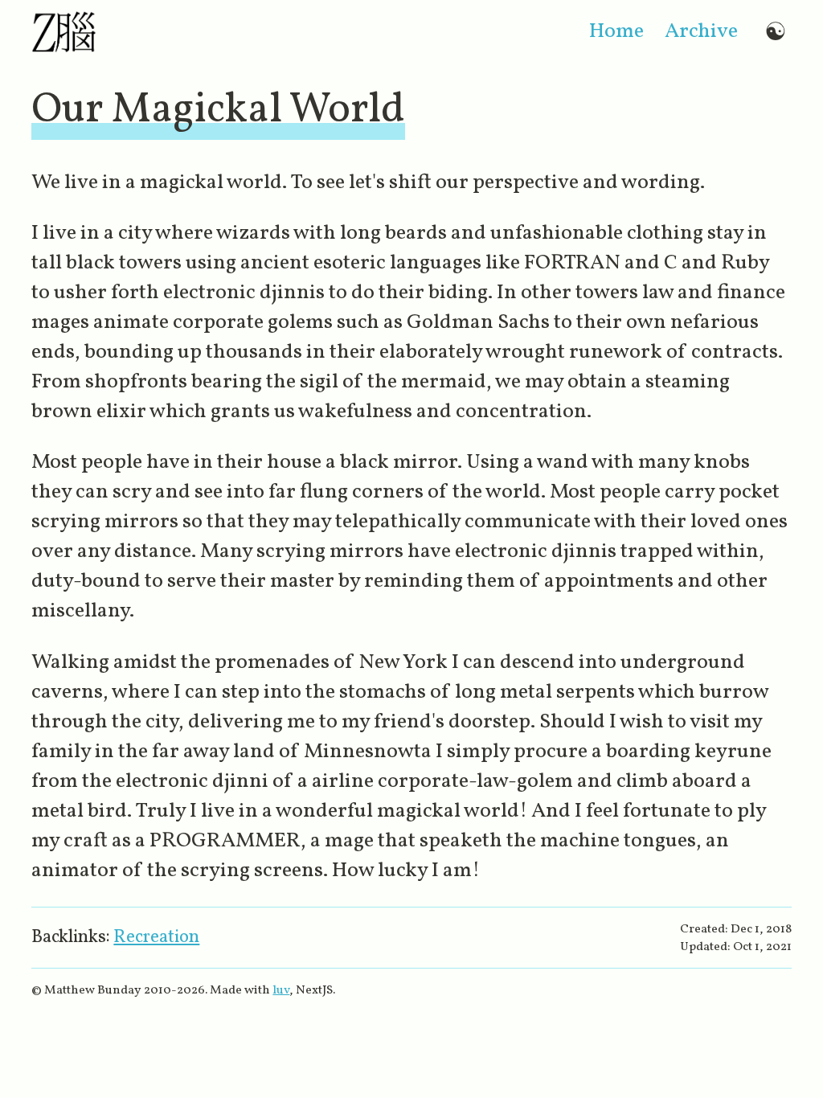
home (616, 32)
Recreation (156, 937)
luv (280, 990)
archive (701, 32)
